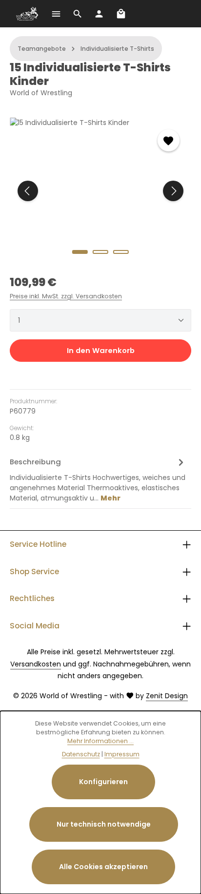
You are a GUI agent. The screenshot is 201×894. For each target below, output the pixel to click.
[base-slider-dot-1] (80, 252)
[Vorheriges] (28, 191)
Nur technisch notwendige (104, 824)
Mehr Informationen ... (100, 741)
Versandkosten (35, 664)
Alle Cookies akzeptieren (103, 867)
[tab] (98, 479)
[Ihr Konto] (99, 13)
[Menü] (56, 13)
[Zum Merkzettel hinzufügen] (169, 140)
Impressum (122, 754)
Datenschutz (81, 754)
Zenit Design (167, 696)
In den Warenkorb (101, 350)
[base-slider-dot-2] (100, 252)
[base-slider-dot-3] (121, 252)
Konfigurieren (103, 782)
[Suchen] (77, 13)
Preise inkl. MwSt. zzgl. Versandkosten (66, 296)
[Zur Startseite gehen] (27, 14)
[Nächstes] (173, 191)
